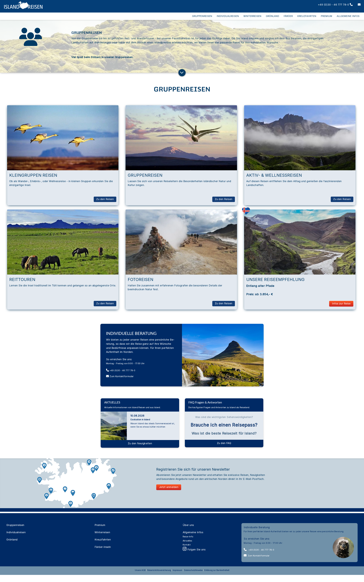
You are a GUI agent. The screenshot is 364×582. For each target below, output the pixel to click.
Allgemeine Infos (193, 532)
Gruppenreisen (15, 525)
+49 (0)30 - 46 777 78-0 (261, 550)
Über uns (188, 525)
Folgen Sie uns (196, 549)
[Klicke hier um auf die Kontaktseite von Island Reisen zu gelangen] (357, 4)
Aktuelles (187, 540)
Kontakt (187, 544)
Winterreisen (102, 532)
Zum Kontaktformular (258, 555)
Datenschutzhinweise (193, 570)
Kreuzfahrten (103, 539)
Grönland (12, 539)
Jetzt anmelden (168, 487)
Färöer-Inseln (103, 546)
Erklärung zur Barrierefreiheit (216, 570)
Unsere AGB (140, 570)
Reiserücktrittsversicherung (159, 570)
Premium (100, 525)
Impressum (177, 570)
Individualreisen (16, 532)
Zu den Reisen (105, 199)
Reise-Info (188, 536)
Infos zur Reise (341, 303)
